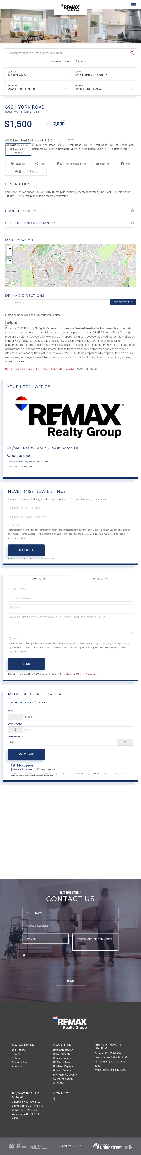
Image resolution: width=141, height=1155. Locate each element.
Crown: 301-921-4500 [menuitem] (24, 1110)
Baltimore (41, 368)
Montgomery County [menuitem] (65, 1074)
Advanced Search (62, 61)
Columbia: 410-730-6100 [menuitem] (26, 1101)
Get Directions (123, 302)
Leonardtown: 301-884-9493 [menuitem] (111, 1057)
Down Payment (16, 724)
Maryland (17, 75)
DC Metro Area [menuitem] (61, 1062)
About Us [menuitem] (17, 1066)
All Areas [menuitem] (58, 1083)
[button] (132, 53)
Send (26, 663)
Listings (20, 368)
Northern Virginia (91, 75)
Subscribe (26, 550)
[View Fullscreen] (9, 261)
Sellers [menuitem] (16, 1058)
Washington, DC (22, 89)
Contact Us (13, 467)
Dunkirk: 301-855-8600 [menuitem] (108, 1053)
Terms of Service (85, 674)
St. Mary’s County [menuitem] (63, 1078)
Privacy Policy (20, 538)
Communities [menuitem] (20, 1062)
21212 (70, 368)
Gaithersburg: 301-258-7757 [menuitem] (28, 1106)
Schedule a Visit (101, 579)
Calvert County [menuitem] (61, 1054)
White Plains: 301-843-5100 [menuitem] (110, 1069)
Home (9, 368)
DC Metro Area (87, 89)
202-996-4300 (20, 456)
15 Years (42, 702)
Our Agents (26, 467)
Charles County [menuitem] (62, 1058)
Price (11, 711)
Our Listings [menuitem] (19, 1050)
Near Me (82, 61)
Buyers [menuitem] (16, 1054)
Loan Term (13, 702)
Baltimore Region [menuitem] (63, 1050)
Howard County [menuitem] (62, 1070)
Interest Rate (15, 736)
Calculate (26, 754)
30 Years (28, 702)
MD (30, 368)
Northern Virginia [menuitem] (63, 1066)
